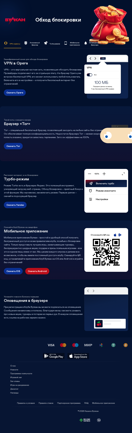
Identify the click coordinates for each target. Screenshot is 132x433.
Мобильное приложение (103, 403)
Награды (14, 392)
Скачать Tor (13, 146)
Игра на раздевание (19, 385)
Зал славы (15, 381)
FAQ (86, 403)
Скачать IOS (13, 271)
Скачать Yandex (15, 204)
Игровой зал (16, 377)
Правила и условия (26, 403)
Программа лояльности (21, 373)
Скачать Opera (14, 92)
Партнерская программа (68, 403)
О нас (13, 365)
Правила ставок (46, 403)
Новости (14, 369)
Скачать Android (37, 271)
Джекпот (14, 389)
